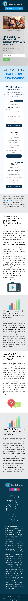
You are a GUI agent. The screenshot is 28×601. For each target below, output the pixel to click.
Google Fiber (16, 517)
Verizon (19, 511)
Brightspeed (13, 519)
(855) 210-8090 (14, 8)
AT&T (8, 501)
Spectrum (13, 495)
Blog (15, 600)
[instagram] (12, 489)
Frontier (19, 501)
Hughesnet (14, 521)
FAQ (11, 600)
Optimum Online (14, 505)
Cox (19, 499)
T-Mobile (10, 509)
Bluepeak (11, 515)
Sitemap (20, 600)
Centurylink (14, 497)
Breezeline (18, 507)
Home (7, 600)
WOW (13, 511)
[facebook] (10, 489)
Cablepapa (15, 596)
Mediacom (10, 503)
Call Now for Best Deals (14, 125)
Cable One (9, 507)
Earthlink (19, 503)
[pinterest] (18, 489)
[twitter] (15, 489)
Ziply (13, 501)
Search (6, 59)
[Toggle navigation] (22, 2)
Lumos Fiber (14, 513)
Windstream (11, 499)
